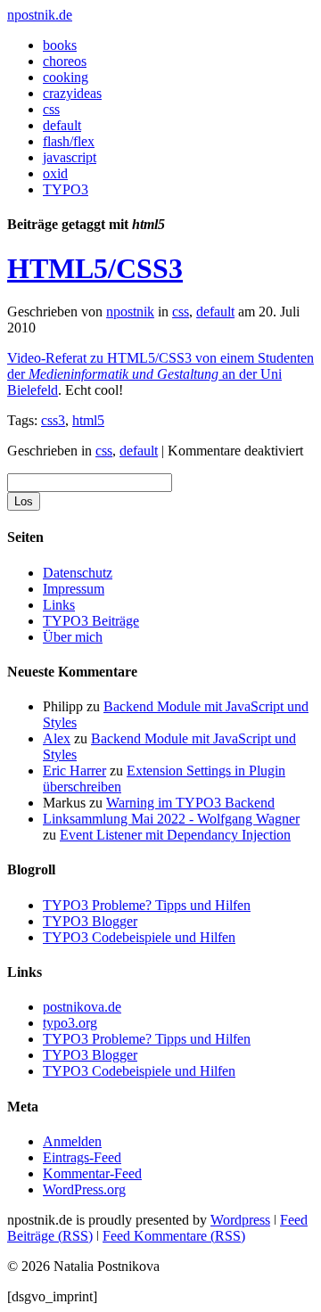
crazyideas (72, 93)
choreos (64, 61)
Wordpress (240, 1219)
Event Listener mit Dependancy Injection (175, 834)
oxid (55, 173)
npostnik (130, 311)
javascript (69, 157)
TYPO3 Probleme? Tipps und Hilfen (147, 905)
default (62, 125)
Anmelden (72, 1141)
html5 (88, 420)
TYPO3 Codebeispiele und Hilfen (139, 937)
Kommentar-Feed (92, 1173)
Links (59, 604)
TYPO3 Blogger (90, 921)
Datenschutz (77, 572)
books (60, 45)
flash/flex (69, 141)
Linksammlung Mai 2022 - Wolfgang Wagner (171, 818)
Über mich (73, 636)
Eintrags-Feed (82, 1157)
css (51, 109)
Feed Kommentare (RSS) (174, 1235)
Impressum (73, 588)
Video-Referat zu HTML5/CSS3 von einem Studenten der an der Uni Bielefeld (160, 374)
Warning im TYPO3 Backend (190, 802)
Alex (56, 738)
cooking (65, 77)
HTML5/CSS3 (95, 268)
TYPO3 (65, 189)
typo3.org (70, 1022)
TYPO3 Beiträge (91, 620)
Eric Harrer (74, 770)
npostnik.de (39, 14)
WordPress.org (84, 1189)
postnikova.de (82, 1006)
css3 (53, 420)
